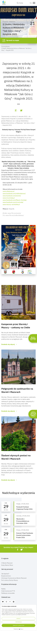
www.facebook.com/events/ (12, 196)
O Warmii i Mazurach (6, 563)
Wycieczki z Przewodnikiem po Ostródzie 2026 (22, 521)
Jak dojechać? (5, 574)
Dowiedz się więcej (8, 344)
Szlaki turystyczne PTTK (8, 591)
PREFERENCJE (18, 622)
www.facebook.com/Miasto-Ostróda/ (15, 200)
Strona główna (5, 46)
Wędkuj (3, 589)
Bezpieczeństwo (6, 576)
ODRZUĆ (18, 618)
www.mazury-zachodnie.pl (11, 204)
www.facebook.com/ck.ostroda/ (13, 202)
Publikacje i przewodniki (8, 593)
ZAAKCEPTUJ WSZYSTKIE (18, 625)
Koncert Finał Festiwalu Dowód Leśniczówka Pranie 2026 (24, 535)
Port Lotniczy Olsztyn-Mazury (9, 580)
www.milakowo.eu (8, 191)
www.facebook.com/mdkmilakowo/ (14, 193)
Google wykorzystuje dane (23, 613)
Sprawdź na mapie (12, 40)
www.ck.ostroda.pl (9, 198)
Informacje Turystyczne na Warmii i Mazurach (13, 578)
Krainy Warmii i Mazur (7, 565)
